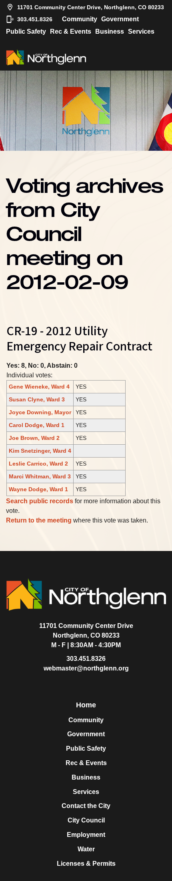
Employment (86, 834)
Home (86, 705)
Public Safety (26, 31)
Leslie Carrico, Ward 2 (38, 463)
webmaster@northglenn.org (86, 668)
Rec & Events (70, 31)
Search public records (39, 501)
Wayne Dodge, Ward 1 (38, 489)
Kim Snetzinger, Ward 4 (40, 451)
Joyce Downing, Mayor (40, 412)
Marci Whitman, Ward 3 (40, 476)
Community (79, 19)
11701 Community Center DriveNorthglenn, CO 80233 (86, 630)
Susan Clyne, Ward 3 (37, 399)
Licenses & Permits (86, 863)
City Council (86, 820)
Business (109, 31)
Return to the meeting (39, 520)
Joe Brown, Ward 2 (34, 438)
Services (141, 31)
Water (86, 849)
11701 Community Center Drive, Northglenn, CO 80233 (90, 7)
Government (120, 19)
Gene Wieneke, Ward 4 (39, 386)
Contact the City (86, 805)
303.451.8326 (34, 19)
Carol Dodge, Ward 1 (36, 425)
